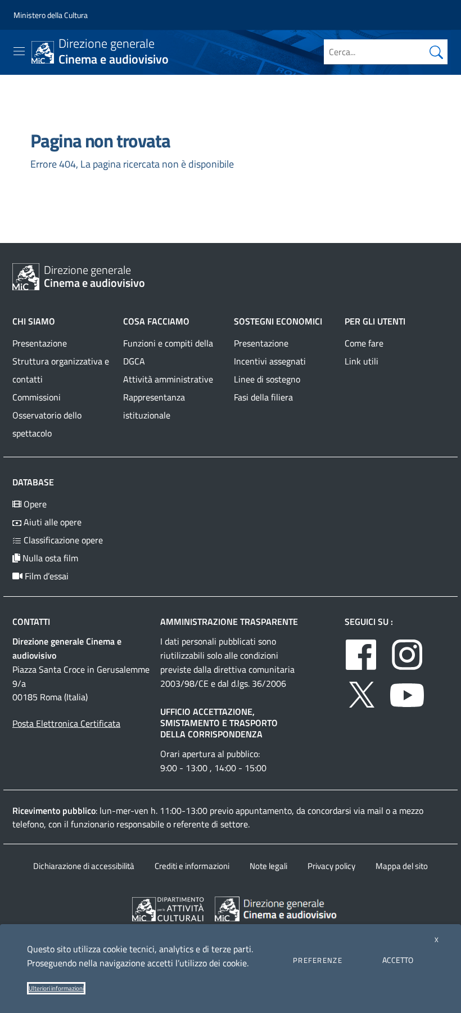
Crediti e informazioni (192, 865)
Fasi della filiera (263, 397)
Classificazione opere (62, 540)
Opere (34, 504)
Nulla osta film (49, 558)
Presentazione (39, 343)
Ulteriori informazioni (56, 988)
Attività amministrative (168, 379)
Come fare (364, 343)
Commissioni (36, 397)
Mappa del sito (402, 865)
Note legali (268, 865)
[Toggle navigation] (19, 51)
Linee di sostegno (267, 379)
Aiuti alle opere (51, 522)
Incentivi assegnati (270, 361)
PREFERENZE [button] (317, 960)
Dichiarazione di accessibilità (83, 865)
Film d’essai (45, 576)
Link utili (361, 361)
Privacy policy (331, 865)
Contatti (31, 621)
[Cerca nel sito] (436, 51)
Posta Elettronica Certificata (66, 723)
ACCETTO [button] (397, 960)
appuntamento (264, 810)
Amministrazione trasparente (229, 621)
